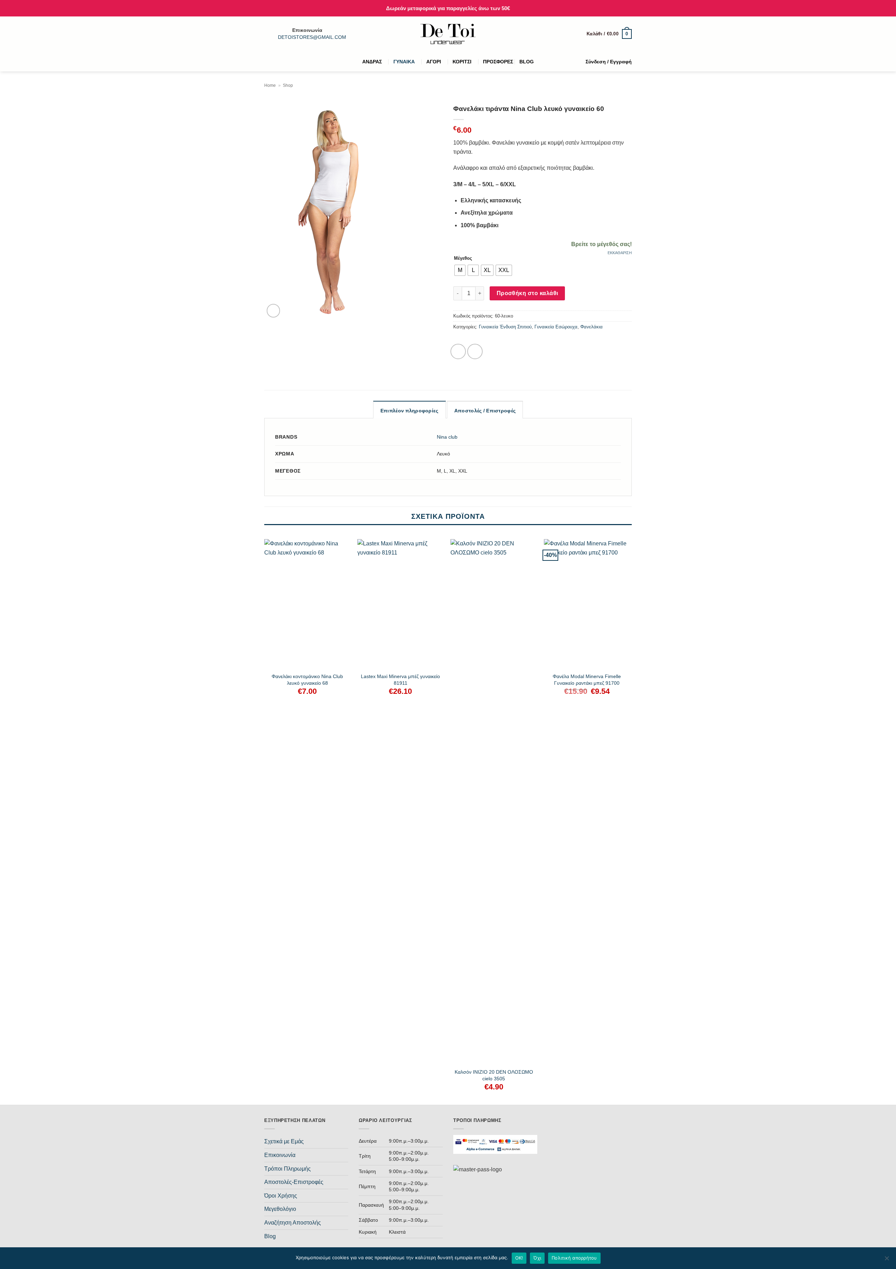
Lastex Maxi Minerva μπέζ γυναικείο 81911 (400, 680)
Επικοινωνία (279, 1155)
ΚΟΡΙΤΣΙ (462, 61)
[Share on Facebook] (458, 351)
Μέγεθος (463, 258)
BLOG (526, 61)
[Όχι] (886, 1260)
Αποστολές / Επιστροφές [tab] (485, 410)
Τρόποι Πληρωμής (287, 1169)
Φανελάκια (591, 326)
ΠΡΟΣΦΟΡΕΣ (498, 61)
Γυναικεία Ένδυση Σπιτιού (505, 326)
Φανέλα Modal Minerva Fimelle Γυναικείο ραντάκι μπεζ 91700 (587, 680)
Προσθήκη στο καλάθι (527, 293)
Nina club (447, 437)
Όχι (537, 1258)
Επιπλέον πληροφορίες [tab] (409, 410)
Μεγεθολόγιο (280, 1209)
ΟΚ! (519, 1258)
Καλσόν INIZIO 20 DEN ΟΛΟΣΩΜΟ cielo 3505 (494, 1075)
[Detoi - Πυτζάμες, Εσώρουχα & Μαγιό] (448, 34)
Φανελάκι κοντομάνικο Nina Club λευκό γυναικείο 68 (307, 680)
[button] (609, 34)
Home (270, 85)
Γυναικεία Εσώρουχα (556, 326)
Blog (270, 1236)
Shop (288, 85)
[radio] (460, 270)
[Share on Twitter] (475, 351)
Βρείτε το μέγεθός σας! (601, 244)
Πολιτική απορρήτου (574, 1258)
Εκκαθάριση (620, 253)
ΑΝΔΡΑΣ (372, 61)
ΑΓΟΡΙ (433, 61)
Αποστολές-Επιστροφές (293, 1182)
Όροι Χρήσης (280, 1196)
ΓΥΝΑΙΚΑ (404, 61)
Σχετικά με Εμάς (284, 1141)
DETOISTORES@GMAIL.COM (312, 37)
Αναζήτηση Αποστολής (292, 1223)
